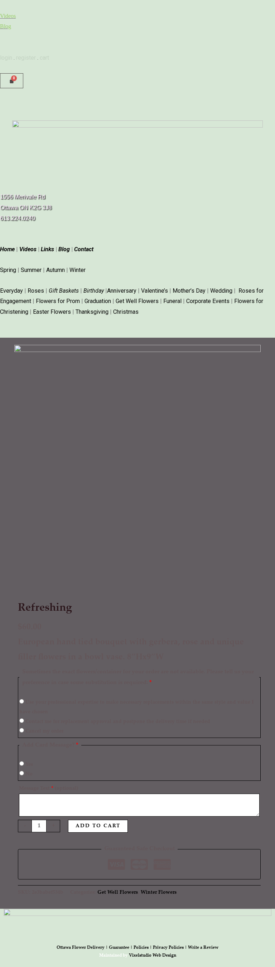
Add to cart (98, 826)
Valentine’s (154, 290)
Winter (77, 270)
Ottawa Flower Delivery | (83, 948)
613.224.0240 (17, 218)
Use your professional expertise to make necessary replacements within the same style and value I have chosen (136, 707)
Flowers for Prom (58, 301)
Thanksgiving (92, 311)
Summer (31, 270)
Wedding (221, 290)
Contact (83, 249)
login (6, 57)
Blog (5, 26)
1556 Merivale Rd (22, 197)
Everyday (11, 290)
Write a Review (203, 948)
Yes (28, 764)
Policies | (143, 948)
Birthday (93, 290)
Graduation (98, 301)
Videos (8, 16)
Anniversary (121, 290)
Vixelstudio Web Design (152, 955)
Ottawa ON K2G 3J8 (26, 207)
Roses (36, 290)
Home (7, 249)
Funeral (172, 301)
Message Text (48, 788)
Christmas (126, 311)
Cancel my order (43, 731)
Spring (8, 270)
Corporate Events (208, 301)
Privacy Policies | (170, 948)
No (28, 774)
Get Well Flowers (137, 301)
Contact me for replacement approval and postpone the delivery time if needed (117, 721)
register (26, 57)
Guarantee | (121, 948)
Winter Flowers (159, 892)
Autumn (55, 270)
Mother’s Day (189, 290)
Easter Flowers (52, 311)
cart (44, 57)
